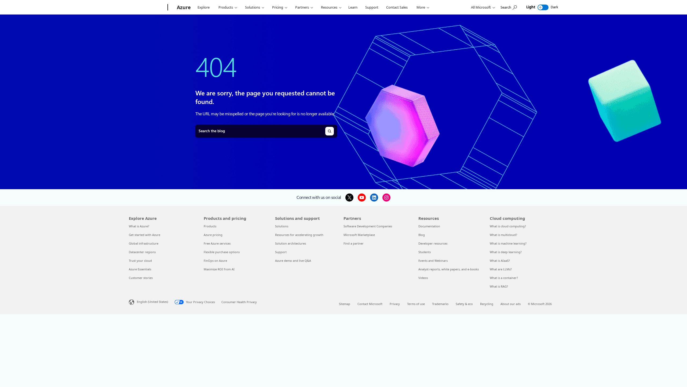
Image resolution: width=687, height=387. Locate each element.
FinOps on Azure (215, 261)
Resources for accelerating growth (299, 235)
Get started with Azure (144, 235)
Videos (423, 278)
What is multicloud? (503, 235)
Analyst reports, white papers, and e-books (448, 269)
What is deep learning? (506, 252)
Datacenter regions (142, 252)
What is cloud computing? (508, 226)
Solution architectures (290, 243)
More (420, 7)
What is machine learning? (508, 243)
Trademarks (440, 304)
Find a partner (354, 243)
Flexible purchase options (222, 252)
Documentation (429, 226)
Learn (352, 7)
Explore (204, 7)
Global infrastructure (143, 243)
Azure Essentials (140, 269)
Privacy (395, 304)
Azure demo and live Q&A (293, 261)
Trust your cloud (140, 261)
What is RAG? (499, 286)
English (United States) (152, 302)
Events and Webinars (433, 261)
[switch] (543, 7)
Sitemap (344, 304)
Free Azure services (217, 243)
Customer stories (141, 278)
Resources (329, 7)
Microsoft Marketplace (359, 235)
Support (371, 7)
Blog (421, 235)
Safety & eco (464, 304)
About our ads (510, 304)
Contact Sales (397, 7)
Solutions (252, 7)
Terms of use (416, 304)
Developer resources (432, 243)
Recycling (486, 304)
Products (225, 7)
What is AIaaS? (500, 261)
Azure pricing (213, 235)
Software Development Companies (368, 226)
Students (424, 252)
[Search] (329, 131)
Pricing (277, 7)
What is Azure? (139, 226)
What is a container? (504, 278)
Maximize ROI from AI (219, 269)
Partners (302, 7)
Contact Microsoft (369, 304)
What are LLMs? (501, 269)
